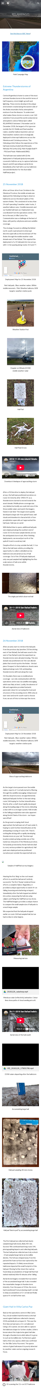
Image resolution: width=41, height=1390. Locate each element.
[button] (2, 3)
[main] (20, 14)
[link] (20, 981)
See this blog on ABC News (20, 34)
